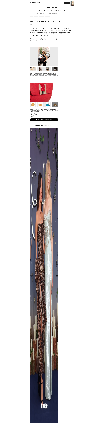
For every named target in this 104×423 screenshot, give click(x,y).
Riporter (51, 10)
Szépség (48, 10)
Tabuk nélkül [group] (57, 13)
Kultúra (64, 10)
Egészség (55, 10)
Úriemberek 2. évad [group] (49, 13)
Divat (45, 10)
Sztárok (42, 10)
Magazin (39, 10)
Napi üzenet (60, 10)
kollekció (31, 38)
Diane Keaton (37, 74)
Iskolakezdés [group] (42, 13)
